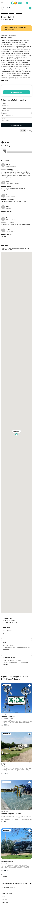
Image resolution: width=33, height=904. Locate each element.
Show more (4, 80)
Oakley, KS (3, 763)
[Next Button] (30, 698)
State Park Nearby (7, 893)
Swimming (5, 902)
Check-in (4, 103)
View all (5, 876)
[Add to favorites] (29, 685)
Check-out (4, 108)
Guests (3, 118)
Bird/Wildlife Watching (8, 887)
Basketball (5, 900)
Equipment (4, 113)
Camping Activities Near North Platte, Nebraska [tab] (14, 883)
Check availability (16, 92)
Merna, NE (3, 715)
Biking (4, 890)
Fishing (4, 896)
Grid (24, 130)
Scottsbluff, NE (5, 811)
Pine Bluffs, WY (5, 860)
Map (30, 130)
